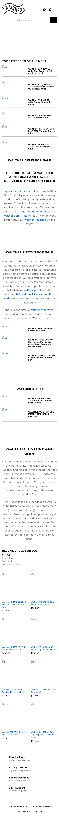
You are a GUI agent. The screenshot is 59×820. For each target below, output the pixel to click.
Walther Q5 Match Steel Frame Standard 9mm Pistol (41, 357)
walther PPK (45, 294)
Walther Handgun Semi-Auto (35, 211)
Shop (5, 261)
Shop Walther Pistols (29, 373)
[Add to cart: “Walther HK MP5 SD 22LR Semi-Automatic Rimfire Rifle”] (11, 597)
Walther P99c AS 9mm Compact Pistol (40, 329)
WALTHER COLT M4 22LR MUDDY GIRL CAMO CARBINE (41, 413)
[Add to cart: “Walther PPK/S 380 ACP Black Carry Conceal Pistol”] (40, 642)
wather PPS (11, 298)
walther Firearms (19, 191)
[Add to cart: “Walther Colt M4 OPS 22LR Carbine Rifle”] (40, 685)
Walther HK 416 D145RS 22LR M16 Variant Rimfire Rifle (41, 130)
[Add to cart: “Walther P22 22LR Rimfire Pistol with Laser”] (11, 727)
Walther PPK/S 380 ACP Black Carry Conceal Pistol (43, 648)
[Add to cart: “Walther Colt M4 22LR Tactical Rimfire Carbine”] (11, 685)
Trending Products (10, 564)
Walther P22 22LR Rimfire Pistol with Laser (14, 733)
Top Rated (7, 561)
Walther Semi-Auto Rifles (19, 215)
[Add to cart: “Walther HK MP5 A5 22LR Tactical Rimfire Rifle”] (11, 642)
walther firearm (40, 309)
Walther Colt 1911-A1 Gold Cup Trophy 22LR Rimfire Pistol (40, 71)
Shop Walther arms (29, 234)
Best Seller (7, 555)
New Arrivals (7, 558)
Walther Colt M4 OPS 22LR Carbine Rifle (40, 116)
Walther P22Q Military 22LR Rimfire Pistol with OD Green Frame (41, 86)
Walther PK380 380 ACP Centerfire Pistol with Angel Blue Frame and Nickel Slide (41, 343)
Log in (55, 10)
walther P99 (12, 294)
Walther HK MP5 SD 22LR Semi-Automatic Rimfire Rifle (40, 400)
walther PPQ (29, 294)
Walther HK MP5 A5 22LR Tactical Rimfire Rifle (39, 146)
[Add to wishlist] (18, 597)
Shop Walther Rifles (29, 428)
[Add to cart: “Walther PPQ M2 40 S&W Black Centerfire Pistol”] (40, 597)
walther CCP (48, 298)
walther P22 (26, 298)
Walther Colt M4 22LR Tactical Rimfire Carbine (13, 690)
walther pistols (33, 290)
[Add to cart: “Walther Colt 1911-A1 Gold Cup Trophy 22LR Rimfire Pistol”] (40, 727)
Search (53, 20)
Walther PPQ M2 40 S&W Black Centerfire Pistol (40, 102)
